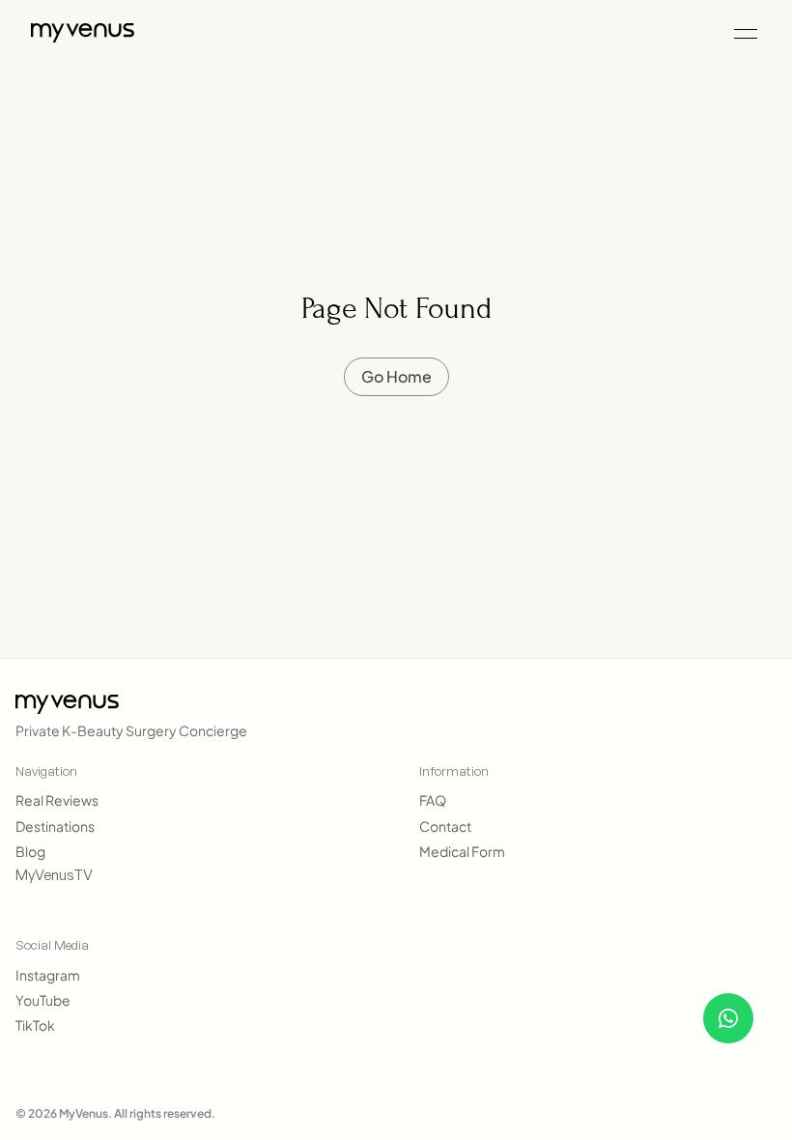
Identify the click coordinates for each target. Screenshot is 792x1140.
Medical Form (462, 851)
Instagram (47, 974)
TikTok (35, 1025)
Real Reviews (57, 800)
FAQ (432, 800)
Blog (30, 851)
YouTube (43, 1000)
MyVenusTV (54, 875)
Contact (445, 826)
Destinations (55, 826)
